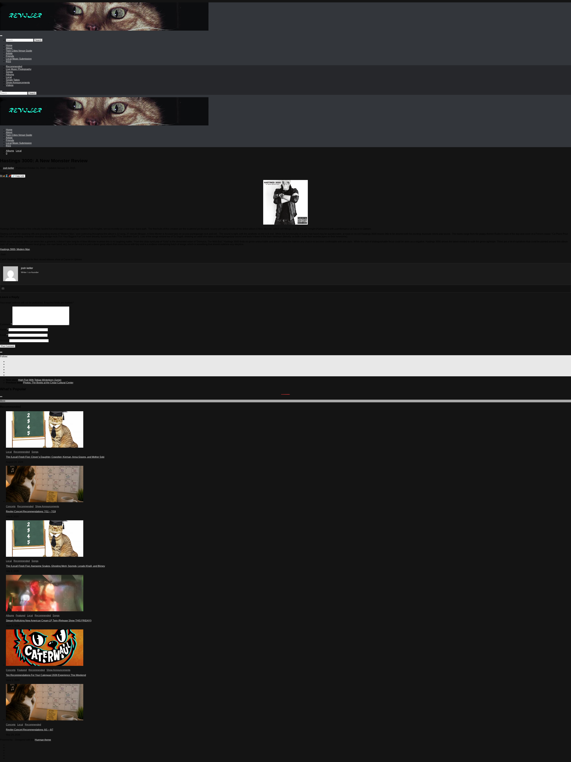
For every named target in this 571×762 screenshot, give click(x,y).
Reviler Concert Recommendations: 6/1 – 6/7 (29, 729)
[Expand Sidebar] (1, 352)
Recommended (14, 66)
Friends (10, 56)
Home (9, 45)
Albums (10, 74)
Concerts (10, 506)
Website (4, 340)
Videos (9, 85)
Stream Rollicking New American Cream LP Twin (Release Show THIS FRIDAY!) (48, 620)
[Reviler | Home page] (104, 30)
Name (4, 329)
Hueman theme (43, 740)
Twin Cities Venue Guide (19, 50)
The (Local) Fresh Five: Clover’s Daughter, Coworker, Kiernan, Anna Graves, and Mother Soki (55, 457)
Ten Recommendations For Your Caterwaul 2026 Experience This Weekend (46, 675)
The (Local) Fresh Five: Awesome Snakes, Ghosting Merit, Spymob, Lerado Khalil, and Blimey (55, 566)
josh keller (8, 168)
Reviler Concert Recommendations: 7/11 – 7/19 (31, 511)
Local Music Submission (19, 59)
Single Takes (13, 80)
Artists (9, 53)
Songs (9, 72)
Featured (20, 615)
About (9, 48)
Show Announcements (18, 82)
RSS (8, 61)
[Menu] (1, 35)
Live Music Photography (18, 69)
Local (9, 77)
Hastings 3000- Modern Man (15, 249)
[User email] (3, 288)
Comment (6, 324)
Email (4, 335)
